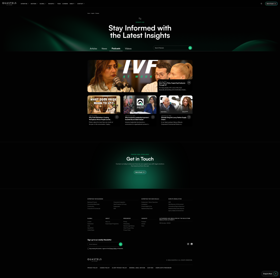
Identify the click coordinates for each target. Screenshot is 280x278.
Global (42, 3)
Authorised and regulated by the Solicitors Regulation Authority (174, 219)
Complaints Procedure (164, 267)
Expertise (24, 3)
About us (108, 221)
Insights (51, 3)
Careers (65, 3)
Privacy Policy (127, 230)
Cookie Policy (105, 267)
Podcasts (143, 221)
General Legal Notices (128, 226)
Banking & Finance (92, 202)
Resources (127, 218)
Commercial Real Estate (93, 204)
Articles (143, 223)
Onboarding (126, 223)
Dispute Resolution (175, 199)
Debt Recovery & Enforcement (176, 204)
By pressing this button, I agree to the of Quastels (106, 248)
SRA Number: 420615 (164, 223)
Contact (80, 3)
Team (59, 3)
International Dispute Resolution (176, 206)
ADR (169, 202)
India (89, 226)
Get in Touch (270, 3)
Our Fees (150, 267)
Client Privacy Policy (128, 228)
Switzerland (90, 223)
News (142, 226)
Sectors (33, 3)
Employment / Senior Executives (149, 202)
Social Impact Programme (112, 223)
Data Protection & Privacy (120, 204)
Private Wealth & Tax (146, 206)
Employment (117, 206)
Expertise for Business (95, 199)
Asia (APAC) (90, 228)
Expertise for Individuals (150, 199)
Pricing (125, 221)
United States (91, 230)
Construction (91, 206)
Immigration (144, 204)
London (89, 221)
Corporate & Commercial (94, 208)
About (72, 3)
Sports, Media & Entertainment (176, 210)
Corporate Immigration (119, 202)
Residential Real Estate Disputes (176, 208)
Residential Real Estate (147, 208)
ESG (115, 208)
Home (89, 13)
